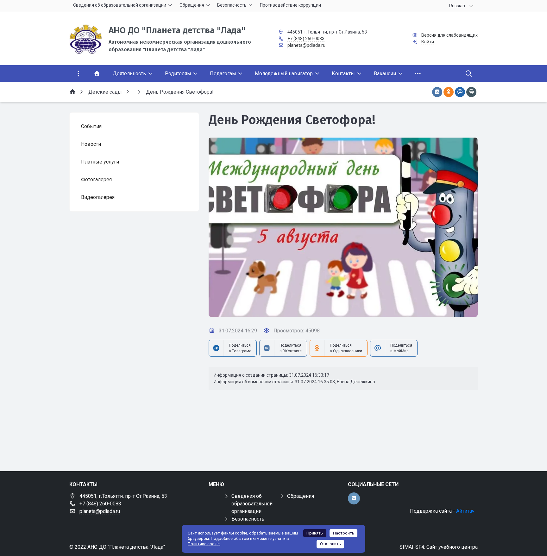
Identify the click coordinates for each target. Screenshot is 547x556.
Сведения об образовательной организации (252, 503)
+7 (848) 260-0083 (305, 38)
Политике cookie (204, 543)
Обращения (300, 496)
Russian (457, 5)
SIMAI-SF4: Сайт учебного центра (438, 547)
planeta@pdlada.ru (306, 45)
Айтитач (465, 511)
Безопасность (247, 519)
